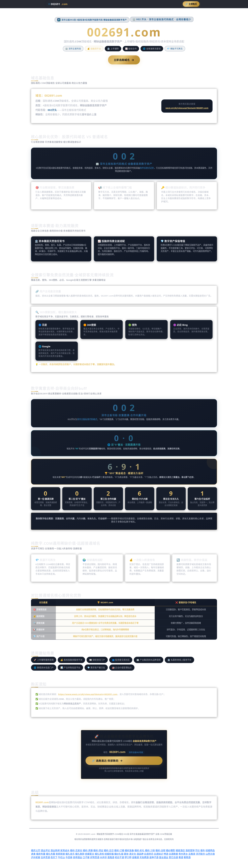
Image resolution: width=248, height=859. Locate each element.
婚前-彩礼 (139, 850)
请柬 (33, 853)
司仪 (197, 850)
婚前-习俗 (150, 850)
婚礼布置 (50, 853)
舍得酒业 (77, 857)
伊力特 (128, 857)
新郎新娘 (60, 853)
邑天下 (54, 857)
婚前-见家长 (76, 850)
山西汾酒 (210, 853)
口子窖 (86, 857)
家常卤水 (64, 850)
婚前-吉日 (109, 850)
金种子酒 (153, 857)
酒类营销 (190, 850)
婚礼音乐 (70, 853)
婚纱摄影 (170, 850)
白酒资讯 (148, 853)
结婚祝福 (109, 853)
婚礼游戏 (99, 853)
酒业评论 (45, 850)
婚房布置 (40, 853)
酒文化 (132, 853)
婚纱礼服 (118, 853)
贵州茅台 (183, 853)
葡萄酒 (187, 857)
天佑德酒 (144, 857)
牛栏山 (61, 857)
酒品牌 (140, 853)
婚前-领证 (98, 850)
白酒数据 (173, 853)
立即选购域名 (124, 60)
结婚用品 (210, 850)
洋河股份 (200, 853)
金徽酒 (135, 857)
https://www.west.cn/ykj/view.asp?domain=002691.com (87, 694)
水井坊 (103, 857)
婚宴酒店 (180, 850)
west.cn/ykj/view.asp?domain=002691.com (186, 108)
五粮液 (191, 853)
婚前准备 (129, 850)
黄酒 (181, 857)
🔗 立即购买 (191, 4)
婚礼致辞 (79, 853)
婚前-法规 (160, 850)
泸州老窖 (35, 857)
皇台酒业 (163, 857)
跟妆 (126, 853)
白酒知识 (158, 853)
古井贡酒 (45, 857)
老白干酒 (119, 857)
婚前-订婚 (119, 850)
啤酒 (166, 853)
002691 (59, 4)
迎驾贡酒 (94, 857)
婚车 (202, 850)
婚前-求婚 (88, 850)
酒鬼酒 (110, 857)
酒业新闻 (55, 850)
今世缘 (68, 857)
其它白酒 (173, 857)
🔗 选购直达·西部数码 (107, 760)
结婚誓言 (89, 853)
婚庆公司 (35, 850)
